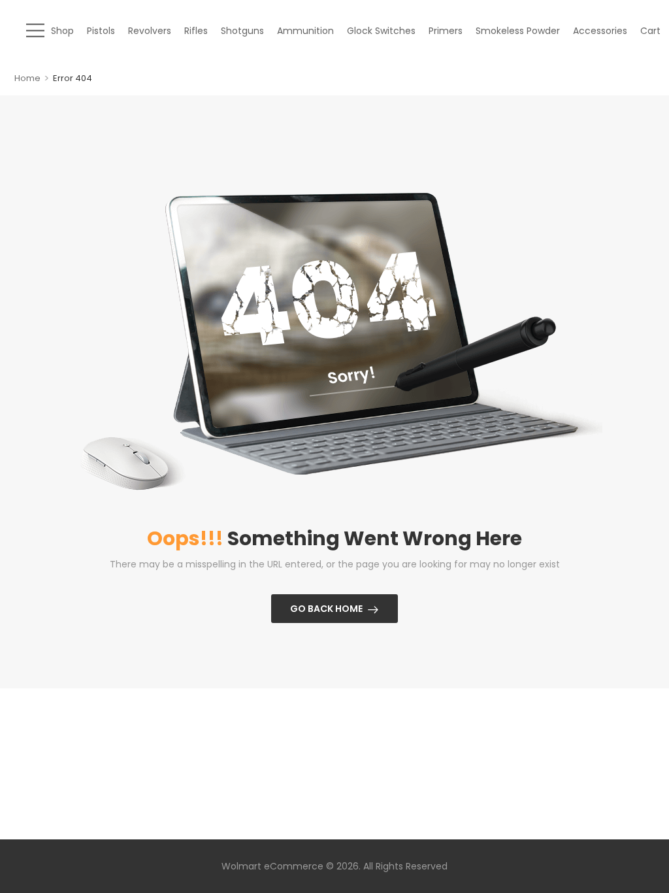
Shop (62, 30)
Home (27, 78)
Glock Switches (381, 30)
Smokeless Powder (518, 30)
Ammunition (305, 30)
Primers (446, 30)
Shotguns (242, 30)
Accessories (600, 30)
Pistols (101, 30)
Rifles (196, 30)
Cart (650, 30)
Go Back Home (326, 608)
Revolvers (149, 30)
